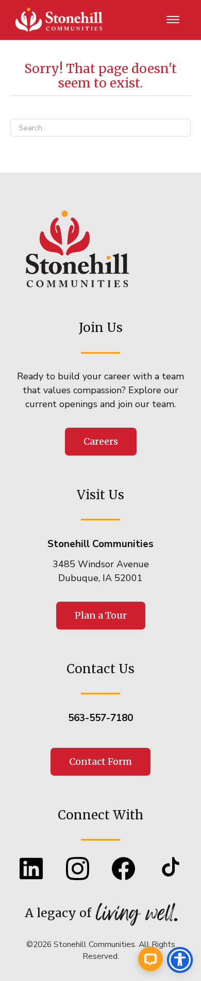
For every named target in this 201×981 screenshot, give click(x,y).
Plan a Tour (101, 615)
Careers (100, 441)
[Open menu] (173, 20)
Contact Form (100, 761)
